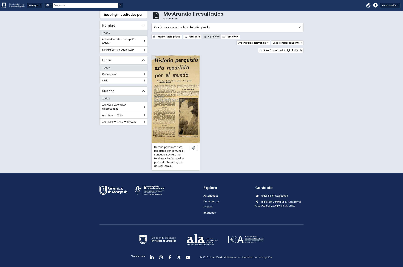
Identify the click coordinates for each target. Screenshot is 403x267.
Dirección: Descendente (286, 42)
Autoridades (210, 196)
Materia (108, 91)
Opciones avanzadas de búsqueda (182, 27)
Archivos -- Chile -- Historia (123, 122)
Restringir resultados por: (123, 14)
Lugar (106, 60)
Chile (123, 81)
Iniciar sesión (389, 5)
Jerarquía (194, 36)
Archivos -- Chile (123, 116)
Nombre (108, 25)
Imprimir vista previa (168, 36)
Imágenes (209, 213)
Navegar (33, 5)
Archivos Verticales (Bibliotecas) (123, 107)
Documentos (211, 201)
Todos (106, 33)
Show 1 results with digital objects (282, 50)
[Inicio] (14, 5)
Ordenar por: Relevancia (252, 42)
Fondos (207, 207)
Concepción (123, 75)
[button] (368, 5)
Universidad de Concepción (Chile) (123, 41)
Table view (232, 36)
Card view (213, 36)
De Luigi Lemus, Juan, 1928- (123, 50)
